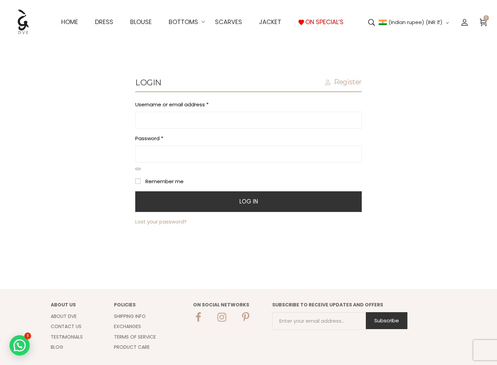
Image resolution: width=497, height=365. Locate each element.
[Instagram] (222, 317)
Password (160, 138)
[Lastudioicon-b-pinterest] (245, 317)
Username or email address (183, 104)
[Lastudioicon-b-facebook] (198, 317)
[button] (19, 345)
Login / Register (464, 22)
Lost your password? (161, 221)
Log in (248, 201)
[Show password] (138, 169)
